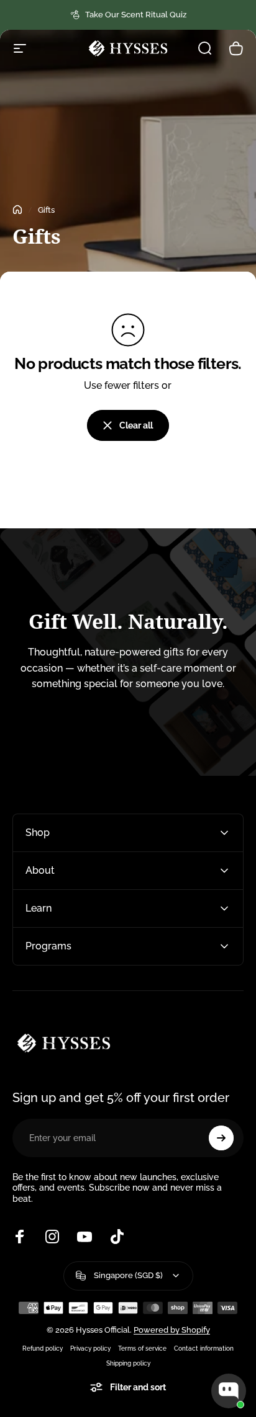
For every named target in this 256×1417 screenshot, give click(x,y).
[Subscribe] (221, 1138)
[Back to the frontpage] (17, 210)
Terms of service (142, 1348)
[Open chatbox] (228, 1391)
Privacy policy (90, 1348)
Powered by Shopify (172, 1330)
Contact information (204, 1348)
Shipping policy (128, 1363)
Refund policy (42, 1348)
